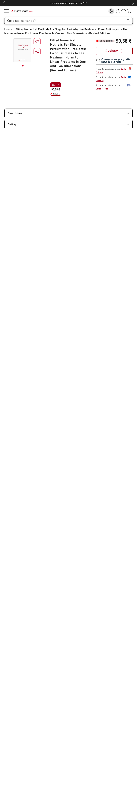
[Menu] (7, 11)
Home (8, 29)
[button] (37, 51)
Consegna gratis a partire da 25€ (68, 3)
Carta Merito (102, 88)
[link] (111, 11)
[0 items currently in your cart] (129, 11)
